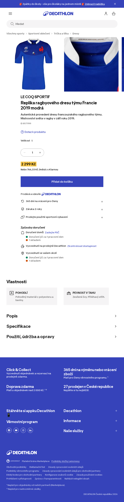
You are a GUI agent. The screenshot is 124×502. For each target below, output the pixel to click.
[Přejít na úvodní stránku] (58, 13)
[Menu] (10, 13)
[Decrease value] (24, 152)
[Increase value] (40, 152)
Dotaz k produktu (35, 132)
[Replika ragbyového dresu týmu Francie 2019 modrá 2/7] (91, 64)
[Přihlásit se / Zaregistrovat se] (106, 13)
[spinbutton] (32, 152)
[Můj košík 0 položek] (114, 13)
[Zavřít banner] (115, 3)
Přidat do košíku (62, 181)
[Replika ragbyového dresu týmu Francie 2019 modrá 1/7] (33, 64)
